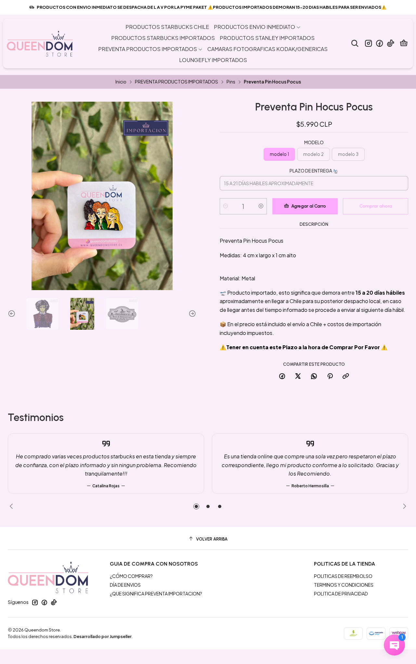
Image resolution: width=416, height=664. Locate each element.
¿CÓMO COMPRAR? (131, 576)
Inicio (120, 82)
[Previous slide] (13, 314)
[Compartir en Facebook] (282, 376)
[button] (196, 506)
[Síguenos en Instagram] (368, 43)
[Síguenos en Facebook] (379, 43)
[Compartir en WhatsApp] (313, 376)
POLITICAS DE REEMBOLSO (343, 576)
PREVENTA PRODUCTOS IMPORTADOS (176, 82)
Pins (231, 82)
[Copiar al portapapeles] (345, 376)
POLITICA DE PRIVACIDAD (341, 593)
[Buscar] (354, 43)
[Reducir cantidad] (225, 206)
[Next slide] (191, 314)
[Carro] (403, 43)
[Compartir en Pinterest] (329, 376)
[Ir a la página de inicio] (40, 44)
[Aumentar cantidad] (260, 206)
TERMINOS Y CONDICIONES (343, 585)
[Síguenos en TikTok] (390, 43)
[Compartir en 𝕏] (298, 376)
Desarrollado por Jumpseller (102, 636)
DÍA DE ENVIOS (125, 585)
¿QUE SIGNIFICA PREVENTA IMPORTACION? (156, 593)
